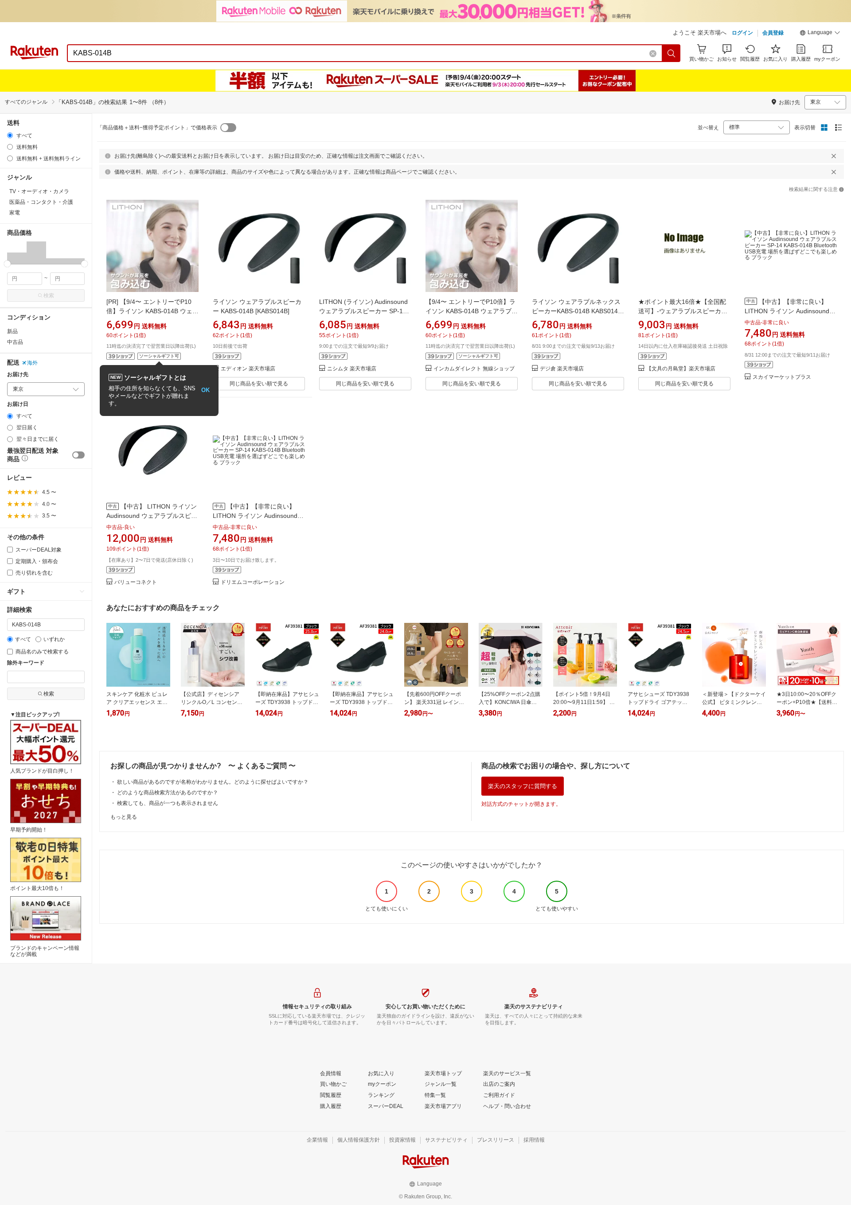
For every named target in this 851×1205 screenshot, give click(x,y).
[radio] (10, 135)
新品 (12, 331)
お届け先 (17, 374)
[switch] (78, 455)
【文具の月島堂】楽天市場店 (680, 369)
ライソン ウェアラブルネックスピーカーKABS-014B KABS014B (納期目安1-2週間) (577, 311)
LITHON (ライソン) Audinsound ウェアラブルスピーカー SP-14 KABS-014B (363, 311)
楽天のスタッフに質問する (522, 786)
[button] (820, 34)
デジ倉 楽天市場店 (562, 369)
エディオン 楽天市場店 (248, 369)
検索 (48, 295)
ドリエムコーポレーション (253, 582)
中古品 (15, 342)
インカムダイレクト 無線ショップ (474, 369)
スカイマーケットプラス (782, 377)
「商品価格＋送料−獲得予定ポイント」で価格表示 (157, 127)
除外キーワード (25, 663)
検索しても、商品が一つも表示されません (167, 803)
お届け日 (17, 404)
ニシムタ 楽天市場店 (351, 369)
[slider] (7, 263)
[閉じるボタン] (834, 156)
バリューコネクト (135, 582)
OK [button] (205, 390)
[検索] (671, 53)
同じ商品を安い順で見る (259, 384)
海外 (32, 363)
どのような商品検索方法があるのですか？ (167, 792)
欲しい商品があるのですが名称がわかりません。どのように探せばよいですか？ (212, 782)
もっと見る (123, 817)
